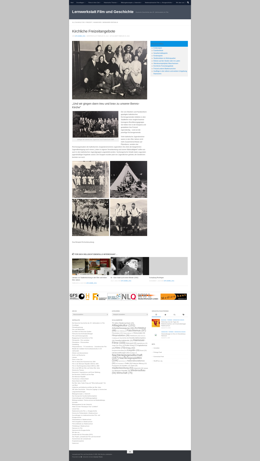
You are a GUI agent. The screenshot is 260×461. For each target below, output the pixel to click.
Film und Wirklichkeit (78, 329)
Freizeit (89, 22)
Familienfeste (158, 50)
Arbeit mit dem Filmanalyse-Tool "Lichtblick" (85, 406)
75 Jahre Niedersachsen (123, 323)
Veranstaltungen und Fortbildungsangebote (84, 398)
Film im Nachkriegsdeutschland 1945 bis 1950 (85, 366)
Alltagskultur (78, 22)
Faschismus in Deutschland (80, 379)
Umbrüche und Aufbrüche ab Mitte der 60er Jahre (86, 387)
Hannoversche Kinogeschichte (81, 430)
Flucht (142, 335)
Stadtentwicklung (122, 368)
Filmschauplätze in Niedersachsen (82, 421)
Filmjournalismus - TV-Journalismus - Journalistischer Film (89, 346)
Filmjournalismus (128, 333)
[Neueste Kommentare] (174, 315)
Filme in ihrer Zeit (94, 2)
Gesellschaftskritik (124, 340)
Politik (128, 363)
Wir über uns (180, 2)
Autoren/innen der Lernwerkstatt (81, 439)
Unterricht (138, 368)
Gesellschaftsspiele (160, 53)
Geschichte (124, 338)
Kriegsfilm (133, 350)
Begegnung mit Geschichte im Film (82, 338)
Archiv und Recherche (78, 355)
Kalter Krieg (131, 345)
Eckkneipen (157, 48)
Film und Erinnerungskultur (80, 336)
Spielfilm (126, 365)
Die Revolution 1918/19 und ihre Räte (83, 374)
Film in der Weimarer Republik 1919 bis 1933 (85, 364)
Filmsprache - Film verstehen (80, 340)
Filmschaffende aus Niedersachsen (82, 424)
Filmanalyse (117, 333)
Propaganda (117, 365)
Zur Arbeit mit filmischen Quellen (81, 331)
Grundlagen (80, 2)
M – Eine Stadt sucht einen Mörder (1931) (124, 277)
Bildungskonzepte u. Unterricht (131, 2)
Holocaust (131, 343)
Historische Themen (110, 2)
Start (72, 2)
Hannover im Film (77, 428)
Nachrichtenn (122, 361)
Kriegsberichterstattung (119, 350)
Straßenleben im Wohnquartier (164, 58)
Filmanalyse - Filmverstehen (80, 342)
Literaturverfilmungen (120, 353)
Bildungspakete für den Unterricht (82, 404)
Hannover (97, 22)
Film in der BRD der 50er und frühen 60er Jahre (86, 368)
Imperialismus (142, 343)
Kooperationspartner (78, 441)
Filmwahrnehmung (77, 327)
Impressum (75, 443)
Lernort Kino (75, 409)
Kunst (143, 350)
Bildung (163, 320)
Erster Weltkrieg (121, 331)
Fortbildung (115, 338)
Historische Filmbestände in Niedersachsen (85, 413)
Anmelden (156, 348)
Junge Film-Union (118, 345)
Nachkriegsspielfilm (127, 359)
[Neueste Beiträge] (156, 315)
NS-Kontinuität (120, 363)
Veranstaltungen (178, 320)
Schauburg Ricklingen (156, 277)
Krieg (130, 348)
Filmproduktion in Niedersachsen (81, 419)
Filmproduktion (120, 335)
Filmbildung (75, 344)
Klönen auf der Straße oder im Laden (166, 61)
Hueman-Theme (98, 457)
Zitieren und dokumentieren (80, 353)
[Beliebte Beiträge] (165, 315)
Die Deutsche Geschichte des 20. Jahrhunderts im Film (88, 323)
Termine (169, 320)
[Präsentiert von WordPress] (81, 457)
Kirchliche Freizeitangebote (163, 66)
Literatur (74, 357)
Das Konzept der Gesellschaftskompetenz (84, 396)
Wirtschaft (124, 372)
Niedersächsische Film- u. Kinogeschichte (158, 2)
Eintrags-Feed (158, 352)
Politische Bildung (139, 363)
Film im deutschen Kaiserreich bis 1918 (83, 361)
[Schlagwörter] (183, 315)
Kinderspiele (158, 56)
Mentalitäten (133, 352)
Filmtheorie (135, 335)
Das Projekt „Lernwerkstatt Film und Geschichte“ (86, 436)
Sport (134, 365)
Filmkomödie (139, 333)
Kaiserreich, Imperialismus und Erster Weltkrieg (86, 372)
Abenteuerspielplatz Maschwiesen (165, 63)
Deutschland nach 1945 (79, 381)
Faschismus (136, 330)
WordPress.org (158, 361)
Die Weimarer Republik (79, 376)
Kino (120, 347)
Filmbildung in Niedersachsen (80, 426)
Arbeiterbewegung (123, 328)
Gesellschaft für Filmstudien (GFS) (82, 434)
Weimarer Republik (110, 22)
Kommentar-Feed (159, 356)
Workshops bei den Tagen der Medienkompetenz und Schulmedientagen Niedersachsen (173, 323)
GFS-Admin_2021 (80, 36)
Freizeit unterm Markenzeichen (164, 68)
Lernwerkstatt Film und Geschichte (103, 12)
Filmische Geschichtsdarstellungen (82, 333)
